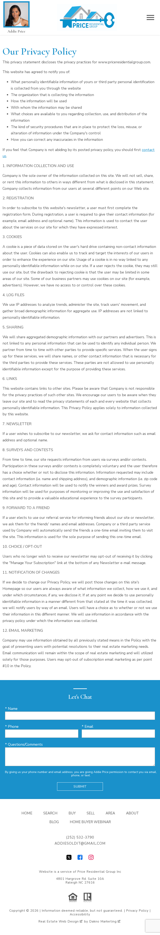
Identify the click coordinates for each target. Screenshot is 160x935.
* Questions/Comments (24, 744)
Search (50, 813)
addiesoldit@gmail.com (80, 843)
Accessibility (80, 914)
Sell (91, 813)
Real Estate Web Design (59, 921)
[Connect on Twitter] (68, 858)
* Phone (12, 726)
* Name (11, 708)
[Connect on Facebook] (80, 858)
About (132, 813)
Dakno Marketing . (105, 921)
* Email (87, 726)
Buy (72, 813)
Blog (54, 822)
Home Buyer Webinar (90, 822)
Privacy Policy (137, 911)
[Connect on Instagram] (91, 858)
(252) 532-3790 (80, 837)
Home (26, 813)
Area (110, 813)
